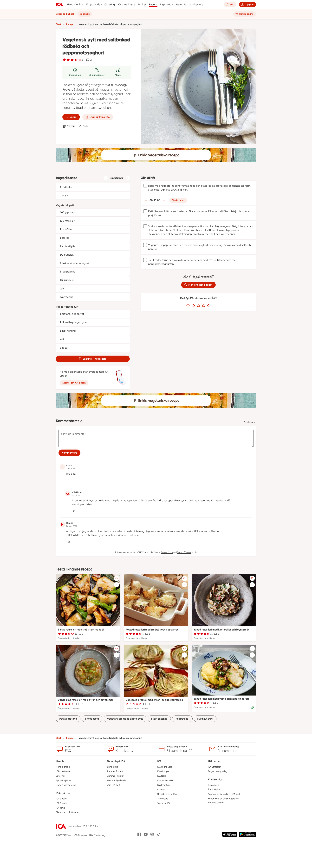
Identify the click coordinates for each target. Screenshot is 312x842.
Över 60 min (75, 75)
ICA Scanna (61, 803)
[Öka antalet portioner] (128, 178)
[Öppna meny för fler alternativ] (116, 584)
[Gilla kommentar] (69, 480)
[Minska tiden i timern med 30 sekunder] (146, 200)
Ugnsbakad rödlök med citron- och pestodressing (154, 699)
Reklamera (213, 785)
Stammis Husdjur (115, 776)
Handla (60, 761)
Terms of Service (184, 552)
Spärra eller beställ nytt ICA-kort (224, 794)
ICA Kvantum (163, 785)
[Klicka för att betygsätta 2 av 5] (193, 305)
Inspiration (166, 4)
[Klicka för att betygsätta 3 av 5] (198, 305)
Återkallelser (214, 789)
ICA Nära (161, 776)
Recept (153, 4)
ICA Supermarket (165, 780)
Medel (118, 75)
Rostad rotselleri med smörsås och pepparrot (152, 629)
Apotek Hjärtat (63, 780)
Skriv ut (71, 126)
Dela (85, 126)
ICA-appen (61, 798)
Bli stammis (112, 766)
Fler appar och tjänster (67, 812)
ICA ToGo (60, 807)
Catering (109, 4)
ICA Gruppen (163, 771)
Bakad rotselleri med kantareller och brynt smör (221, 629)
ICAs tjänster (63, 793)
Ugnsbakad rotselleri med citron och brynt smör (85, 699)
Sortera (248, 422)
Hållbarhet (214, 761)
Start (58, 24)
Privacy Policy (167, 552)
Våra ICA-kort (113, 785)
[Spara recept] (116, 578)
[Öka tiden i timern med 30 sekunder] (164, 200)
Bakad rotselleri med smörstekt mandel (81, 629)
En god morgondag (217, 771)
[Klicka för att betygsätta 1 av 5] (188, 305)
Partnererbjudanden (117, 780)
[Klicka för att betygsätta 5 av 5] (208, 305)
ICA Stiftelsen (214, 766)
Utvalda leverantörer (167, 794)
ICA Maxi (161, 789)
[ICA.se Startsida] (59, 5)
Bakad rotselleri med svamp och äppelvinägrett (221, 698)
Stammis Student (115, 771)
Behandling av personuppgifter (223, 798)
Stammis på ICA (116, 761)
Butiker (142, 4)
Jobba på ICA (163, 803)
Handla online (75, 4)
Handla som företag (66, 785)
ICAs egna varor (165, 766)
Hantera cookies (216, 802)
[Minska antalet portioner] (106, 178)
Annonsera (162, 798)
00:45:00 (155, 200)
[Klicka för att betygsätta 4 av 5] (203, 305)
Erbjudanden (94, 4)
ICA (159, 761)
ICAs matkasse (126, 4)
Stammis (181, 4)
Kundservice (195, 4)
